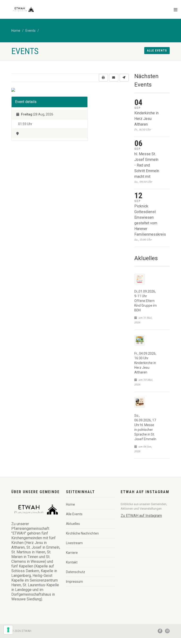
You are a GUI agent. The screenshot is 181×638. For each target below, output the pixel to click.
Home (15, 30)
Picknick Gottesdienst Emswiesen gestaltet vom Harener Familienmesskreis (150, 220)
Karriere (72, 553)
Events (30, 30)
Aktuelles (73, 524)
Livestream (74, 543)
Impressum (74, 581)
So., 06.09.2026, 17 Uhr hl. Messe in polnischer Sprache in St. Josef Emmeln (145, 427)
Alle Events (74, 514)
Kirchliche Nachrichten (82, 533)
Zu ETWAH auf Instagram (141, 515)
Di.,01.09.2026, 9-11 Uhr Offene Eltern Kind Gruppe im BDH (145, 300)
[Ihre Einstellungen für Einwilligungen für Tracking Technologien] (8, 629)
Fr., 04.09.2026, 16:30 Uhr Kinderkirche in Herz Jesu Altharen (145, 363)
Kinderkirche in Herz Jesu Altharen (146, 119)
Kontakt (72, 562)
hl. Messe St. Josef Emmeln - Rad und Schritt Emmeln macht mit (146, 165)
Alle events (157, 50)
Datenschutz (75, 572)
